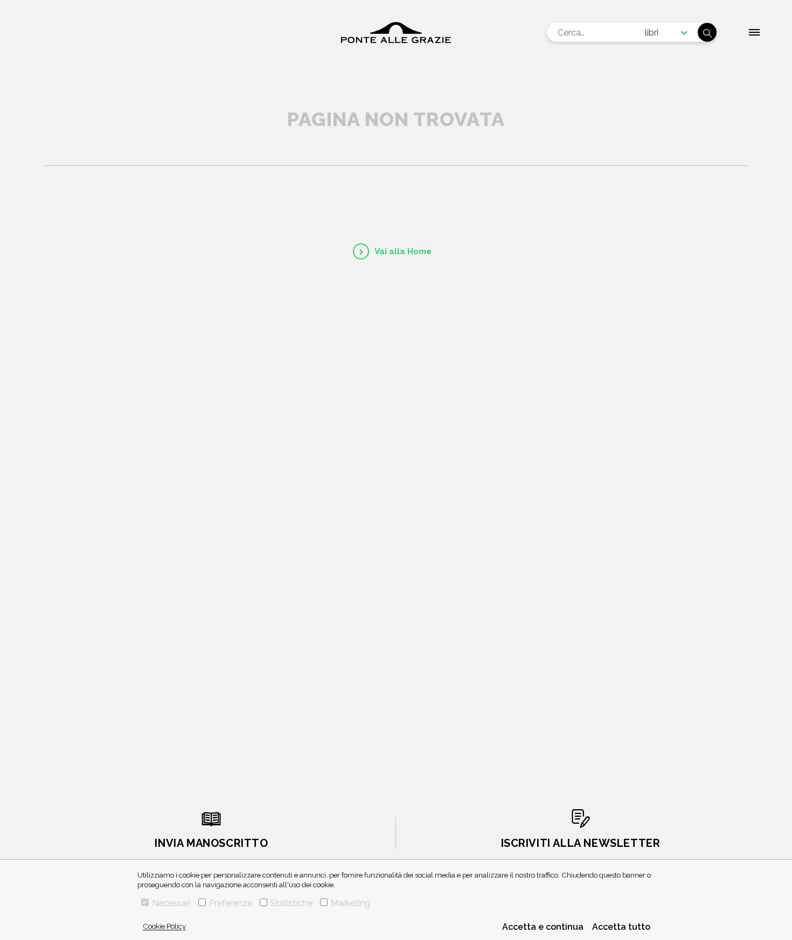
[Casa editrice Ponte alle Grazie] (396, 32)
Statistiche (291, 903)
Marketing (350, 903)
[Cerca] (707, 32)
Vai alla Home (403, 251)
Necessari (171, 903)
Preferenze (230, 903)
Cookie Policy (164, 926)
